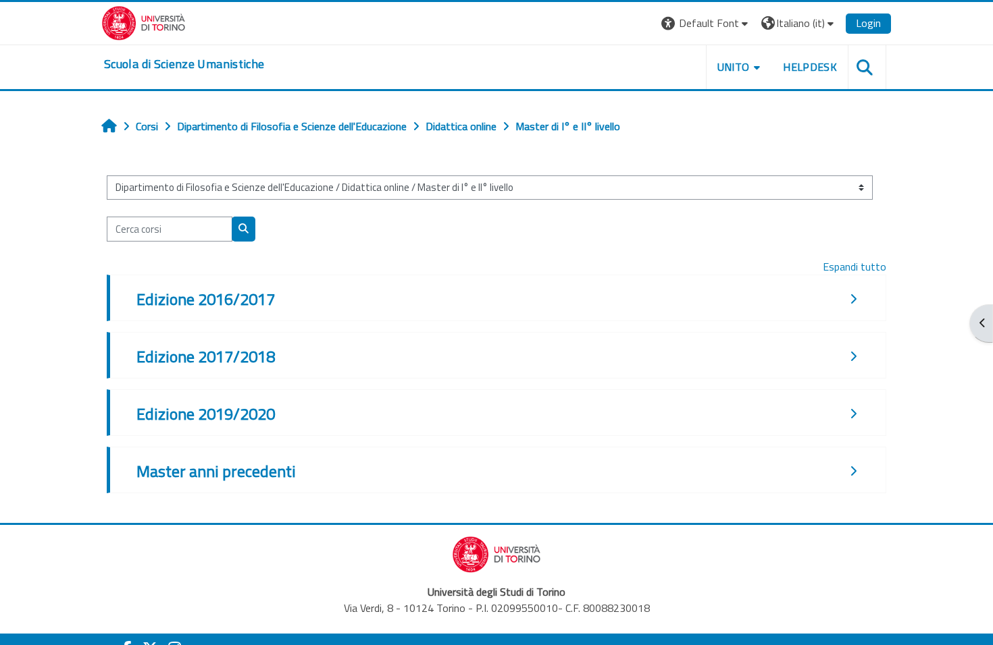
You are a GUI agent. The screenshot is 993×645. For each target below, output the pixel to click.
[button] (706, 23)
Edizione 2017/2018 (205, 356)
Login (868, 23)
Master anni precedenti (216, 471)
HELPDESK (810, 67)
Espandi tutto (854, 266)
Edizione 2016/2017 (205, 299)
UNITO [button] (733, 67)
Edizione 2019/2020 (205, 413)
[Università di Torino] (143, 21)
